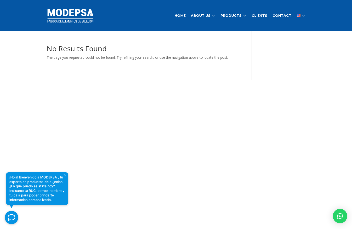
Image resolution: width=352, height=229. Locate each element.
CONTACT (282, 15)
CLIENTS (259, 15)
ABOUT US (200, 15)
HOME (180, 15)
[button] (340, 216)
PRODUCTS (231, 15)
